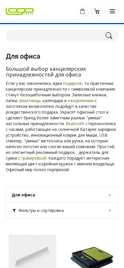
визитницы (29, 100)
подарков (72, 83)
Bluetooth (75, 123)
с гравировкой (32, 158)
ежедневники (81, 100)
